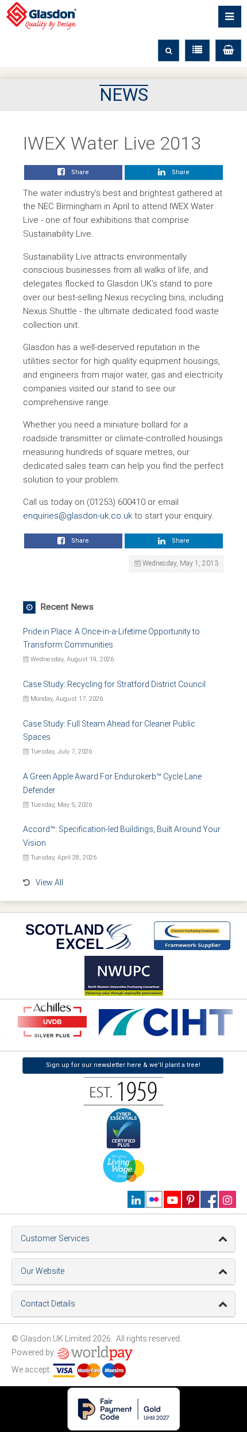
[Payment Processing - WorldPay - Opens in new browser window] (95, 1352)
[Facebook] (208, 1199)
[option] (164, 1022)
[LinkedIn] (136, 1199)
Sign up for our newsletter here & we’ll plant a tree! (123, 1065)
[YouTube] (172, 1199)
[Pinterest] (190, 1199)
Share (78, 172)
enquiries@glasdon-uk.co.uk (77, 516)
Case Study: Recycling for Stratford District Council (114, 684)
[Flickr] (154, 1199)
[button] (228, 50)
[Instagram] (227, 1199)
